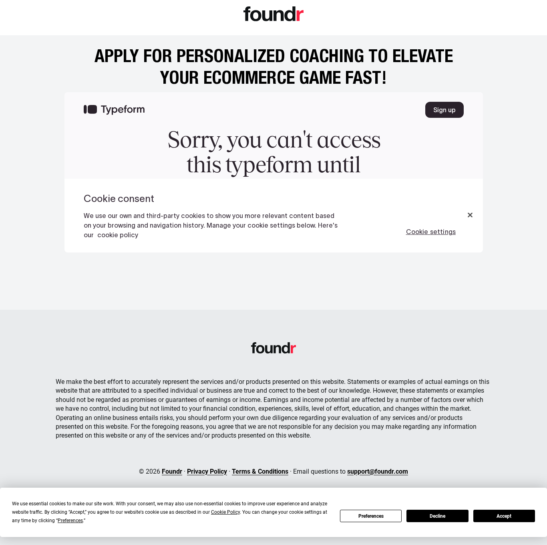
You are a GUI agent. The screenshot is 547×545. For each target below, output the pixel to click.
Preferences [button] (70, 520)
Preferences (371, 516)
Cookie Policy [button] (225, 512)
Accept (504, 516)
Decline (437, 516)
